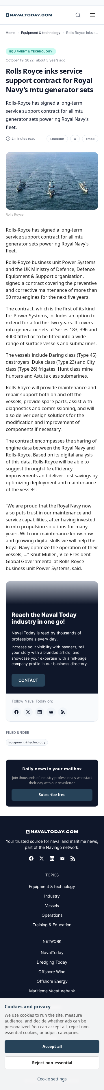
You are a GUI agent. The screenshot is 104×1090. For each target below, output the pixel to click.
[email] (51, 712)
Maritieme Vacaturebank (52, 990)
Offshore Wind (52, 971)
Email (90, 139)
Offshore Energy (52, 981)
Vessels (52, 905)
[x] (28, 712)
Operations (52, 915)
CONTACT (28, 680)
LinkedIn (57, 139)
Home (10, 32)
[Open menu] (92, 15)
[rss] (62, 712)
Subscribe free (52, 794)
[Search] (78, 15)
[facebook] (16, 712)
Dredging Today (52, 962)
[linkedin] (39, 712)
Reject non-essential (52, 1062)
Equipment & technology (40, 32)
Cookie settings (52, 1079)
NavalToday (52, 952)
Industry (52, 896)
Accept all (52, 1046)
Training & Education (52, 924)
